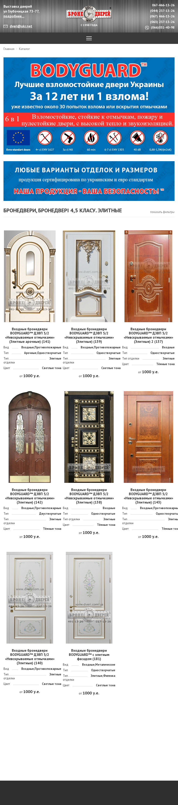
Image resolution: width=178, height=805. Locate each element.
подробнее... (13, 16)
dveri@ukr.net (21, 26)
